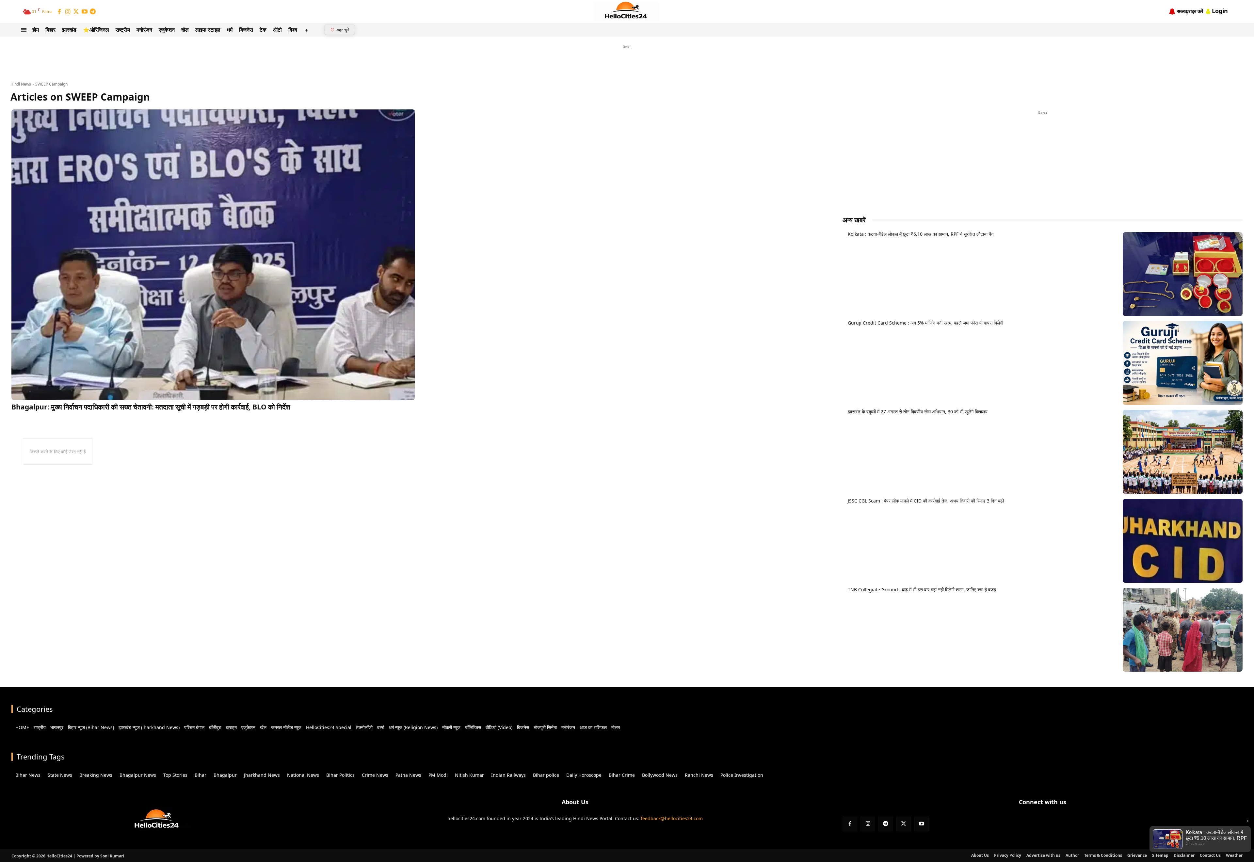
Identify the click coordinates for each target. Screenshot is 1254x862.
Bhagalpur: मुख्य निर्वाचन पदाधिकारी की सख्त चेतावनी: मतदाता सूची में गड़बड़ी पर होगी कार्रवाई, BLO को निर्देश (150, 406)
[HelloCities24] (627, 11)
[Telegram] (92, 12)
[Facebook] (59, 12)
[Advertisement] (627, 65)
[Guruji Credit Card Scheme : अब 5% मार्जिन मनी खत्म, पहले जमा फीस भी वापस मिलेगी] (1183, 363)
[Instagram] (68, 12)
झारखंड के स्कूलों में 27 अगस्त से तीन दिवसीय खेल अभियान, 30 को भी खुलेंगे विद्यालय (918, 411)
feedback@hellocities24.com (672, 818)
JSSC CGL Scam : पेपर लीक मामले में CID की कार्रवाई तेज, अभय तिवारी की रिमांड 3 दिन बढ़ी (926, 501)
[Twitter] (76, 12)
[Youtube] (921, 824)
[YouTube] (84, 12)
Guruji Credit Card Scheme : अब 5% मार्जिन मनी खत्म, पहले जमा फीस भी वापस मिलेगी (925, 323)
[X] (903, 824)
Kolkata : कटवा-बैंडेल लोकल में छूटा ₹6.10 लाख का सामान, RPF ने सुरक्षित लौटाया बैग (920, 234)
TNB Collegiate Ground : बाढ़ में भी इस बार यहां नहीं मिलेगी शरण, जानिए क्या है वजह (922, 589)
